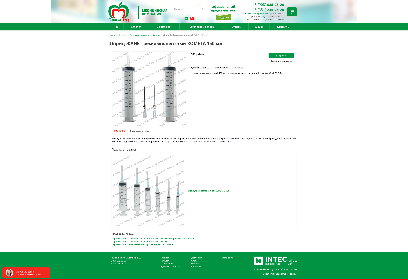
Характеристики (139, 130)
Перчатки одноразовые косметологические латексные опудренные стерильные (153, 238)
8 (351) (269, 9)
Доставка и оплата (202, 26)
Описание (119, 130)
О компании (164, 26)
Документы (197, 257)
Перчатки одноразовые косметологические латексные (140, 241)
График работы (221, 67)
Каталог (136, 26)
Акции (259, 26)
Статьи (194, 260)
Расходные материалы (139, 35)
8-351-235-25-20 (118, 260)
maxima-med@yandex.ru (257, 13)
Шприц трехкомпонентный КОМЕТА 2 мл (208, 190)
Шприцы (156, 35)
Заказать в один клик (281, 60)
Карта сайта (227, 257)
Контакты (283, 26)
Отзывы (236, 26)
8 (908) (269, 4)
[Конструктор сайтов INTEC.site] (275, 264)
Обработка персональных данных (280, 273)
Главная (112, 35)
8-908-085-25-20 (118, 263)
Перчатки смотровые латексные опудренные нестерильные (142, 244)
